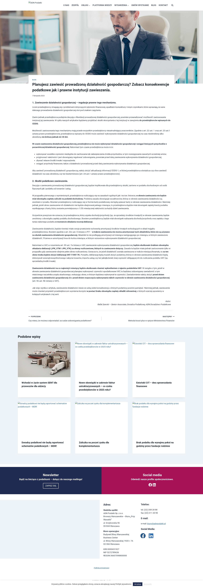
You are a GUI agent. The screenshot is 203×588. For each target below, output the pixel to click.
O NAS (66, 5)
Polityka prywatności (101, 568)
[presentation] (44, 359)
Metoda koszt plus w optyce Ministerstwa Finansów (151, 319)
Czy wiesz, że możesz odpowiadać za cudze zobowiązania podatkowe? (60, 319)
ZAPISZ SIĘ (50, 485)
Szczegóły (147, 584)
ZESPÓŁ (75, 5)
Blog (34, 80)
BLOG (153, 5)
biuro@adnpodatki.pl (156, 523)
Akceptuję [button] (137, 584)
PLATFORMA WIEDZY (102, 5)
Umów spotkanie (140, 5)
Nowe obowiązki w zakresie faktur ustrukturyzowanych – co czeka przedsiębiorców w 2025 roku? (97, 386)
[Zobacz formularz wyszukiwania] (172, 5)
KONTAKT (163, 5)
